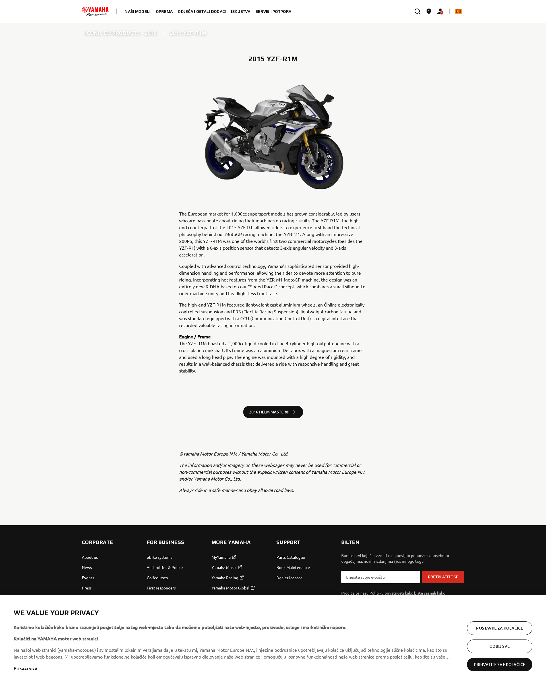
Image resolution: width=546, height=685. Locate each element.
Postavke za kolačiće (499, 628)
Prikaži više (25, 668)
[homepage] (95, 11)
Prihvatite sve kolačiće (499, 664)
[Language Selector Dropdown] (458, 11)
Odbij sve (499, 646)
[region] (273, 640)
